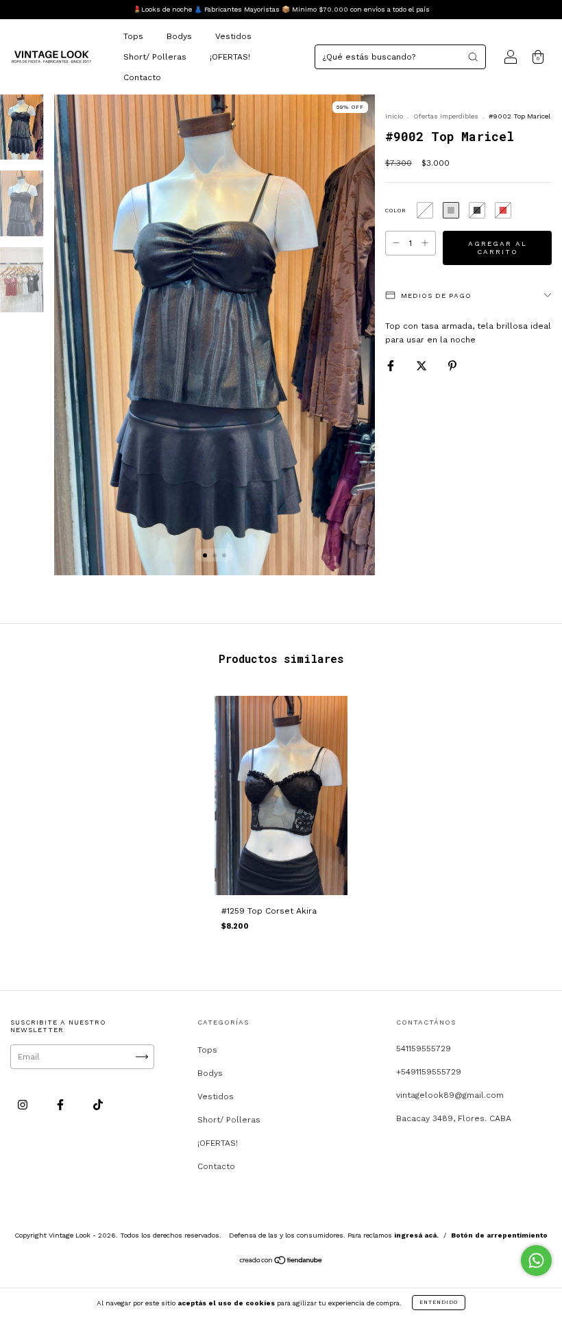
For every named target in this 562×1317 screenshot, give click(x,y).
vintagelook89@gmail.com (450, 1095)
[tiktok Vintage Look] (98, 1104)
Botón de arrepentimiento (499, 1235)
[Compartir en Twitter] (423, 366)
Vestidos (233, 36)
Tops (133, 36)
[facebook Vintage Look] (61, 1104)
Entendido (438, 1302)
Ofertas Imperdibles (446, 116)
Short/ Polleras (154, 57)
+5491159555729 (428, 1072)
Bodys (179, 36)
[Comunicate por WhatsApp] (536, 1260)
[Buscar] (473, 56)
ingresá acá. (416, 1235)
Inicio (394, 116)
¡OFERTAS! (230, 57)
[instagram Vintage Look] (24, 1104)
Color (395, 211)
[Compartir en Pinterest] (452, 366)
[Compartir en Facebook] (392, 366)
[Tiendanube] (281, 1262)
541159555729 (423, 1048)
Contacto (142, 77)
